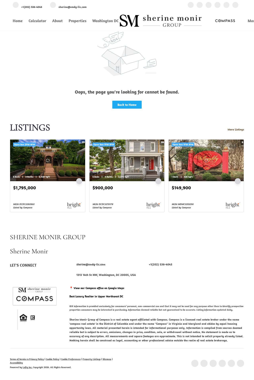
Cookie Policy (52, 359)
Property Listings (92, 359)
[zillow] (209, 5)
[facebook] (191, 5)
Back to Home (127, 105)
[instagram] (217, 5)
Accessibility (16, 362)
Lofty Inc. (27, 367)
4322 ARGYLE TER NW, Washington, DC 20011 (44, 192)
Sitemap (107, 359)
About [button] (57, 20)
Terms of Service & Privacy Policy (27, 359)
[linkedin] (200, 5)
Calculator (37, 20)
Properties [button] (77, 20)
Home (18, 20)
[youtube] (226, 5)
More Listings (236, 129)
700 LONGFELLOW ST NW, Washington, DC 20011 (126, 192)
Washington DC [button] (105, 20)
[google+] (235, 5)
